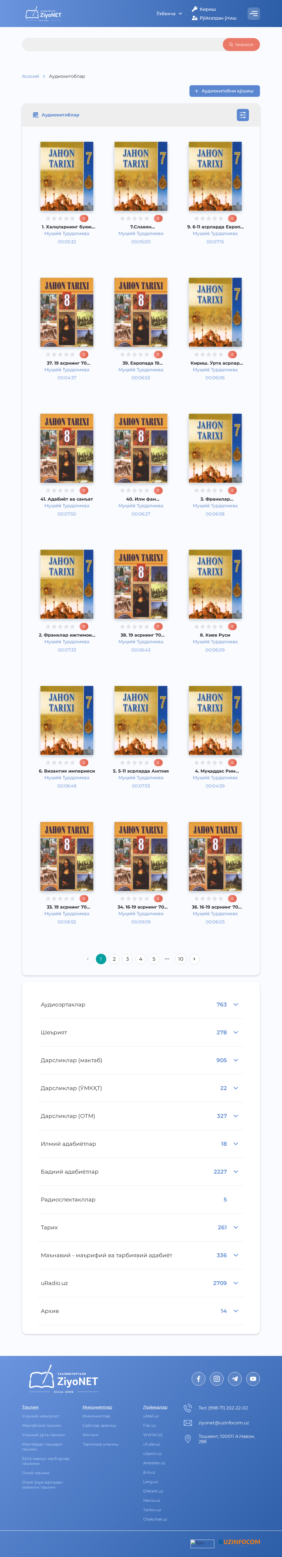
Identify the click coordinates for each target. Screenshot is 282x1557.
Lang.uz (150, 1481)
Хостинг (91, 1434)
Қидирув (244, 44)
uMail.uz (151, 1416)
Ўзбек (59, 245)
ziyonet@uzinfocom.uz (224, 1422)
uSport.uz (152, 1453)
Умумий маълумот (40, 1416)
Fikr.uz (149, 1425)
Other (58, 252)
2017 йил (62, 259)
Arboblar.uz (154, 1462)
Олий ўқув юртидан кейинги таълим (42, 1485)
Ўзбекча (165, 13)
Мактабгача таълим (41, 1425)
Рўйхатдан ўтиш (218, 18)
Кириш (208, 9)
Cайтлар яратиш (99, 1425)
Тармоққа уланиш (101, 1444)
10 (180, 959)
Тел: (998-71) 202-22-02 (223, 1408)
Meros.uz (151, 1500)
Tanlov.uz (152, 1509)
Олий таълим (35, 1472)
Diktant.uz (153, 1491)
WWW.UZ (152, 1434)
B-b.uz (149, 1472)
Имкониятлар (96, 1416)
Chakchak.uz (155, 1519)
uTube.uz (151, 1444)
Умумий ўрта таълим (43, 1434)
